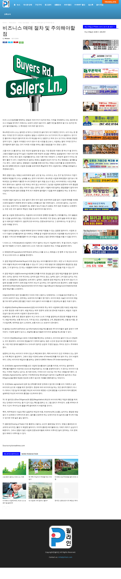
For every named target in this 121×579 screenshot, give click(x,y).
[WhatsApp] (21, 43)
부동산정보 (12, 23)
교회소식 (7, 14)
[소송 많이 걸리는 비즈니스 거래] (14, 467)
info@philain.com (65, 557)
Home (5, 23)
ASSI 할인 (67, 5)
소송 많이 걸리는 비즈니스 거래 (13, 477)
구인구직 (38, 5)
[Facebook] (5, 43)
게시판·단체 (27, 5)
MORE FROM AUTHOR (30, 454)
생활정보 (57, 5)
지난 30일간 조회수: (92, 32)
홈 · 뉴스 (17, 5)
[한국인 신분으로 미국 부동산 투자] (66, 490)
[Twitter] (10, 43)
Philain (7, 38)
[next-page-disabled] (7, 507)
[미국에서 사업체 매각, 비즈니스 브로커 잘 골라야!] (14, 490)
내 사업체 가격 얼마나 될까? (38, 500)
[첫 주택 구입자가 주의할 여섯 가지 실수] (40, 467)
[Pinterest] (15, 43)
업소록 (90, 5)
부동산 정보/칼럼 (23, 23)
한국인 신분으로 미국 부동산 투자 (66, 500)
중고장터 (48, 5)
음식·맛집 (99, 5)
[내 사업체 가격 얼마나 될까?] (40, 490)
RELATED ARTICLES (11, 454)
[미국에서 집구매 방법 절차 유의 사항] (66, 467)
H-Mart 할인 (80, 5)
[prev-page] (4, 507)
